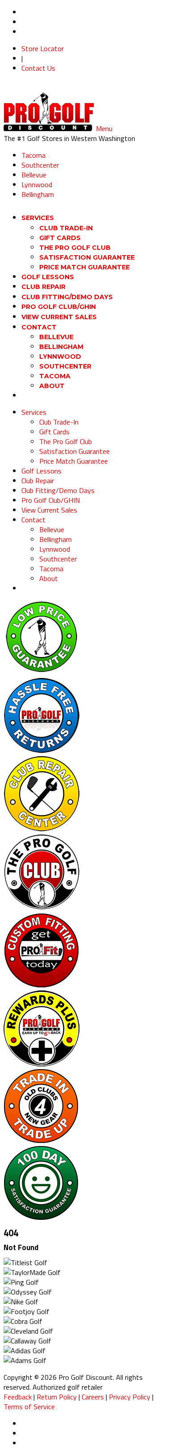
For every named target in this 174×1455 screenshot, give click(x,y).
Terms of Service (29, 1406)
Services (37, 218)
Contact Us (38, 68)
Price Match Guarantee (84, 267)
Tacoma (33, 155)
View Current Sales (59, 317)
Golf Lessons (41, 470)
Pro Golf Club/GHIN (50, 500)
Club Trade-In (66, 228)
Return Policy (57, 1396)
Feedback (18, 1396)
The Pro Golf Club (75, 248)
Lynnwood (36, 184)
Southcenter (40, 165)
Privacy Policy (129, 1396)
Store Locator (42, 48)
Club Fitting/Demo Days (58, 490)
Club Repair (37, 480)
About (52, 386)
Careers (93, 1396)
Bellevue (33, 174)
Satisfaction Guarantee (87, 257)
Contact (33, 519)
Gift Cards (60, 238)
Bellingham (37, 194)
